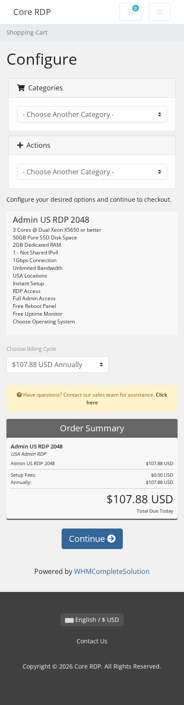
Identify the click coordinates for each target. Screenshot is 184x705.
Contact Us (92, 641)
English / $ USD (96, 619)
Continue (88, 538)
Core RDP (32, 12)
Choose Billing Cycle (31, 348)
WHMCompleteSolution (112, 571)
